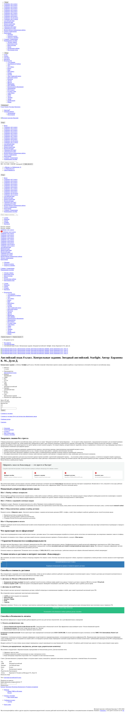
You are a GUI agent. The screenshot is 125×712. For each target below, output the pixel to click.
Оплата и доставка (9, 434)
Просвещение (11, 88)
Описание (7, 428)
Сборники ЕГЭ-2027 (10, 28)
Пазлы (9, 47)
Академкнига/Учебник (14, 64)
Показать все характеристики (12, 397)
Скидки (9, 701)
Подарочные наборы (13, 48)
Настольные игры (12, 50)
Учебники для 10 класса (11, 17)
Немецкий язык (8, 22)
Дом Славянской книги (14, 76)
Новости (6, 689)
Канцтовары (7, 33)
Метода (9, 82)
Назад (6, 2)
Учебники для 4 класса (10, 8)
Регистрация (11, 114)
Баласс (9, 68)
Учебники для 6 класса (10, 11)
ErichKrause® (11, 100)
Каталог (5, 228)
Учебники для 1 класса (10, 4)
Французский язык (9, 24)
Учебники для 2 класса (10, 5)
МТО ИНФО (11, 85)
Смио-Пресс (11, 93)
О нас (5, 54)
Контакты (7, 59)
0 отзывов (6, 369)
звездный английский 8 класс (12, 677)
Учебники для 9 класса (10, 16)
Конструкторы (11, 45)
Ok (123, 710)
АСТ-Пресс (10, 67)
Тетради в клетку (12, 36)
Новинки (6, 219)
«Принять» (103, 710)
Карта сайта (7, 704)
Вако (8, 70)
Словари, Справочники (11, 39)
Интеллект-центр (12, 77)
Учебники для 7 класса (10, 13)
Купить (3, 410)
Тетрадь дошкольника (10, 31)
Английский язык (9, 20)
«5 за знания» (11, 62)
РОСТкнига (10, 90)
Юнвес (9, 102)
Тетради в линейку (12, 37)
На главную (7, 342)
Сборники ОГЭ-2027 (10, 27)
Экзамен (9, 97)
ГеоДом (9, 74)
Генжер (9, 73)
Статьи (6, 217)
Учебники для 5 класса (10, 10)
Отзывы (6, 222)
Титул (9, 96)
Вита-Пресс (10, 71)
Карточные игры (12, 43)
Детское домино (12, 42)
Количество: (4, 403)
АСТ (8, 65)
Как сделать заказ (9, 433)
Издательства (8, 60)
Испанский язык (9, 25)
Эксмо (9, 99)
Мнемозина (10, 83)
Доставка (6, 57)
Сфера (9, 94)
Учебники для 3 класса (10, 7)
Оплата (6, 56)
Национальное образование (15, 87)
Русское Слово (11, 91)
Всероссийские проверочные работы (15, 30)
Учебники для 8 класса (10, 14)
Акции (6, 220)
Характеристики (9, 429)
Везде (5, 125)
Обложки (10, 34)
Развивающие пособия (10, 40)
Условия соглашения (32, 687)
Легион (9, 80)
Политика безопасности (19, 687)
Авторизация (11, 113)
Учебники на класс (9, 700)
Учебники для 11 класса (11, 19)
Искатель (10, 79)
